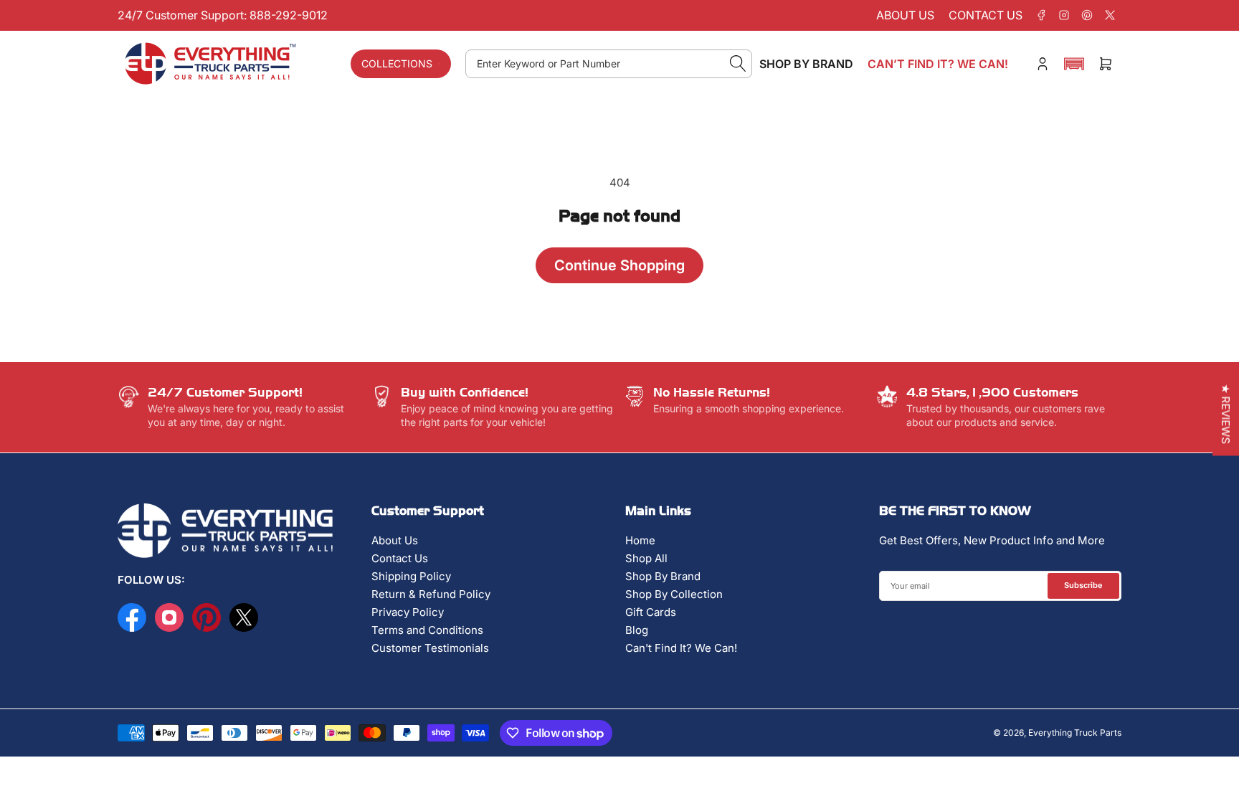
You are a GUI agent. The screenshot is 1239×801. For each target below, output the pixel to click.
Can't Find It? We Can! (681, 648)
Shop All (646, 558)
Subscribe (1083, 585)
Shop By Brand (663, 576)
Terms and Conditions (427, 630)
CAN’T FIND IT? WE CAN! (938, 64)
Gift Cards (650, 612)
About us (905, 15)
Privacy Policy (407, 612)
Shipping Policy (411, 576)
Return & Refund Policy (430, 594)
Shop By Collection (674, 594)
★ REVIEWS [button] (1226, 414)
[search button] (738, 63)
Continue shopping (619, 265)
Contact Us (399, 558)
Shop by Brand (806, 64)
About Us (394, 540)
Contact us (985, 15)
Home (640, 540)
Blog (636, 630)
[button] (1074, 64)
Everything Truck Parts (1074, 732)
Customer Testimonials (430, 648)
